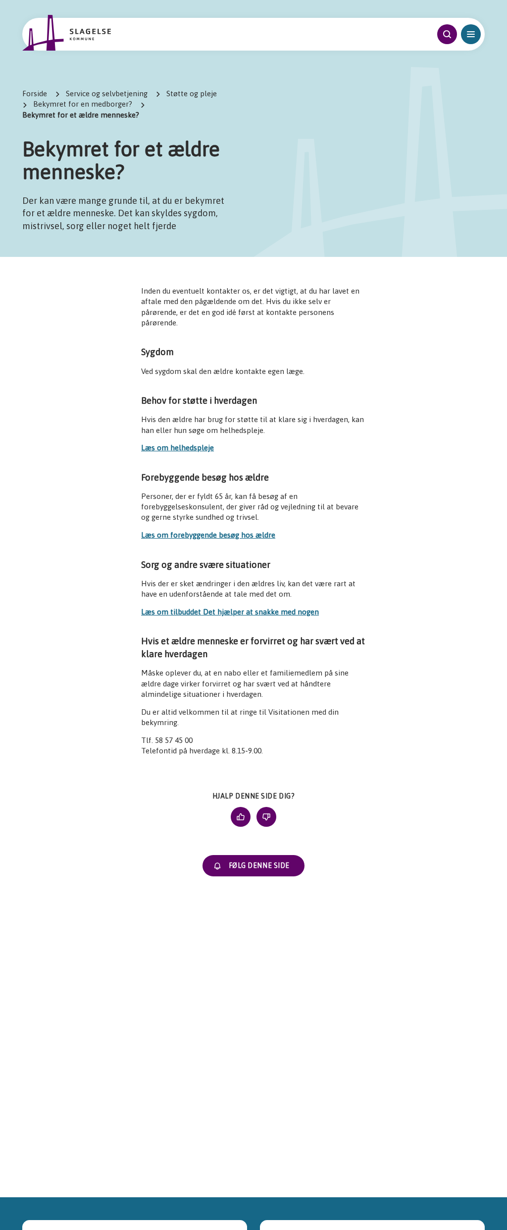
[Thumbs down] (266, 817)
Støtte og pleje (191, 93)
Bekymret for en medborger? (82, 104)
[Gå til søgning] (447, 34)
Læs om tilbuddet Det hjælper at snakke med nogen (230, 612)
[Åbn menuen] (471, 34)
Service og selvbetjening (107, 93)
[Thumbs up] (241, 817)
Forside (34, 93)
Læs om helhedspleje (177, 447)
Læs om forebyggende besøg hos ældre (208, 535)
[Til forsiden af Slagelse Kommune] (66, 33)
